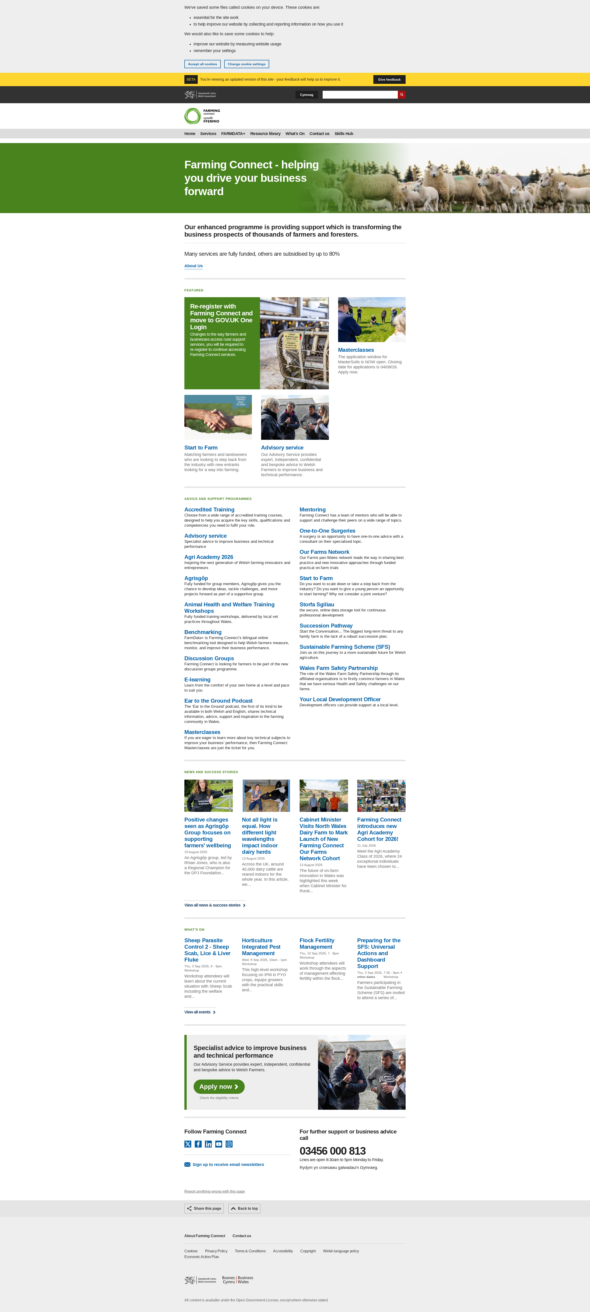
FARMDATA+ (233, 133)
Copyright (308, 1251)
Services (208, 133)
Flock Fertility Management (317, 943)
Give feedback (389, 79)
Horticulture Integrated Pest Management (261, 946)
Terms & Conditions (250, 1251)
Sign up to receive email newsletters (228, 1164)
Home (189, 133)
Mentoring (313, 509)
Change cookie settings (247, 64)
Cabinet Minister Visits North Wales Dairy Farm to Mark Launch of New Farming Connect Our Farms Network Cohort (324, 838)
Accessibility (283, 1251)
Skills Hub (344, 133)
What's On (295, 133)
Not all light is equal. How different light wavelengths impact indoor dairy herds (260, 835)
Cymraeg (306, 95)
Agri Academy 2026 (208, 557)
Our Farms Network (324, 552)
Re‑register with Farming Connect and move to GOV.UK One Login (221, 317)
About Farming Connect (204, 1236)
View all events (197, 1012)
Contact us (319, 133)
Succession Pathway (326, 625)
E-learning (197, 679)
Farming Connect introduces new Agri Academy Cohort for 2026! (379, 829)
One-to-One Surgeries (327, 531)
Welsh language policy (341, 1251)
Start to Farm (201, 447)
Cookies (191, 1251)
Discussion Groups (209, 658)
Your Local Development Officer (340, 699)
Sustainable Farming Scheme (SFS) (345, 647)
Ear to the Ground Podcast (218, 701)
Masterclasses (356, 350)
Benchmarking (202, 632)
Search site (402, 95)
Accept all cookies (202, 64)
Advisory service (282, 447)
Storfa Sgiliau (317, 604)
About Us (193, 266)
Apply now (215, 1086)
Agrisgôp (196, 578)
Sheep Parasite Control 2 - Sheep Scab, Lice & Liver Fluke (207, 950)
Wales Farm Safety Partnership (339, 668)
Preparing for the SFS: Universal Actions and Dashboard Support (378, 953)
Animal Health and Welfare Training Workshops (229, 607)
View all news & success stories (212, 905)
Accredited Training (209, 509)
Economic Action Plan (201, 1257)
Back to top (248, 1208)
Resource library (265, 133)
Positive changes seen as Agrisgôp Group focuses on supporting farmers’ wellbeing (207, 832)
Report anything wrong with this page (214, 1191)
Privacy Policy (216, 1251)
